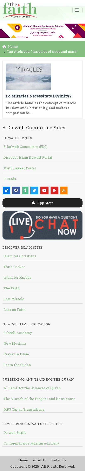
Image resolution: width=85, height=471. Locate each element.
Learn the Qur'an (17, 365)
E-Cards (10, 179)
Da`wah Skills (15, 432)
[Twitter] (34, 190)
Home (23, 460)
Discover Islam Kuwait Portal (28, 157)
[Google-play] (54, 190)
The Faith (12, 288)
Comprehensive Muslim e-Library (31, 443)
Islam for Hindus (17, 277)
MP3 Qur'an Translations (24, 409)
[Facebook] (16, 190)
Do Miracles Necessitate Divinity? (38, 95)
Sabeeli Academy (18, 333)
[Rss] (63, 190)
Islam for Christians (20, 256)
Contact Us (58, 460)
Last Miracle (14, 299)
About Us (39, 460)
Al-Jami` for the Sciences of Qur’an (32, 388)
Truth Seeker (14, 267)
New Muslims (15, 343)
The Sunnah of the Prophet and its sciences (39, 399)
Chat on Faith (15, 309)
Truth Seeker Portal (20, 168)
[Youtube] (44, 190)
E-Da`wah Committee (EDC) (25, 146)
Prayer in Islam (16, 354)
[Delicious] (6, 190)
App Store (44, 203)
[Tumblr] (25, 190)
